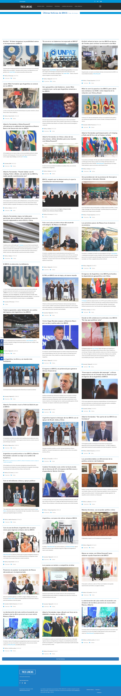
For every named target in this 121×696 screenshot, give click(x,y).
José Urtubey (95, 348)
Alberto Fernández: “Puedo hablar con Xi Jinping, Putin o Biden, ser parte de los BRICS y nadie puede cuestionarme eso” (20, 174)
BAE (10, 163)
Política (6, 75)
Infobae (49, 128)
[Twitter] (98, 1)
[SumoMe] (2, 358)
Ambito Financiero (92, 124)
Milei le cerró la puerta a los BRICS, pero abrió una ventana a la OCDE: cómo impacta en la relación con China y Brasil (99, 91)
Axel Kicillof (53, 69)
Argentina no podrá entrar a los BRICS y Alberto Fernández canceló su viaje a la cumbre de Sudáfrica (21, 456)
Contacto (99, 692)
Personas (57, 6)
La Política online (91, 640)
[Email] (2, 355)
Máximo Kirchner (70, 546)
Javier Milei (12, 72)
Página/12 (50, 78)
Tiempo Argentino (91, 80)
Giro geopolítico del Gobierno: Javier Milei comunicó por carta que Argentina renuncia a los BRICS (59, 89)
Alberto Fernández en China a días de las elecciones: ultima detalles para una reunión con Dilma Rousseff (59, 139)
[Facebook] (95, 1)
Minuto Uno (11, 445)
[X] (2, 348)
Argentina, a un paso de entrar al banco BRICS (59, 518)
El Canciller (50, 458)
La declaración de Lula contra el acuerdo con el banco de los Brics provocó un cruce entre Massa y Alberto (99, 603)
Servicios (98, 689)
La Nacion (89, 501)
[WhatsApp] (2, 351)
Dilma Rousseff (96, 73)
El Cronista (50, 214)
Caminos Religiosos (67, 6)
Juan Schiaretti (29, 340)
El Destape (11, 75)
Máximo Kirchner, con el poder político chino (98, 510)
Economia (85, 124)
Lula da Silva (114, 253)
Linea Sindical (78, 6)
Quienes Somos (90, 689)
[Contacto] (100, 1)
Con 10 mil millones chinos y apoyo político (19, 481)
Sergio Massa (11, 598)
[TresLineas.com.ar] (27, 6)
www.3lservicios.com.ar (25, 690)
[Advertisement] (60, 26)
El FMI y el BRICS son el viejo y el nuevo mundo (59, 275)
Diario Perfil (11, 116)
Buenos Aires (40, 6)
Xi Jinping (24, 156)
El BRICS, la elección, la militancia (16, 264)
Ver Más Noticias (60, 659)
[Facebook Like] (2, 344)
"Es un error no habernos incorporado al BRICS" (60, 41)
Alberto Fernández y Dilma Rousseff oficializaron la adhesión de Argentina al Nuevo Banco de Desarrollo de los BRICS (21, 126)
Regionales (49, 6)
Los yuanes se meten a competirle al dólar (58, 565)
